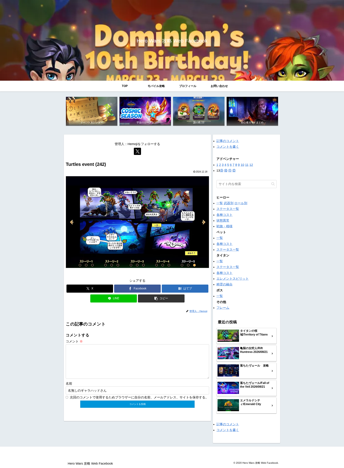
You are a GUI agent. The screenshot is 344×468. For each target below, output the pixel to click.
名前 (69, 383)
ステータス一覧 (227, 209)
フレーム (222, 307)
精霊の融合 (224, 284)
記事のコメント (227, 141)
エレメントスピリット (232, 278)
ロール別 (240, 203)
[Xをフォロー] (137, 151)
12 (251, 165)
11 (247, 165)
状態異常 (222, 220)
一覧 (219, 203)
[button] (161, 298)
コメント (74, 341)
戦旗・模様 (224, 226)
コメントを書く (227, 146)
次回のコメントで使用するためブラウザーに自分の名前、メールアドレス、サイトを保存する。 (139, 397)
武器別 (228, 203)
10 (242, 165)
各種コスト (224, 215)
